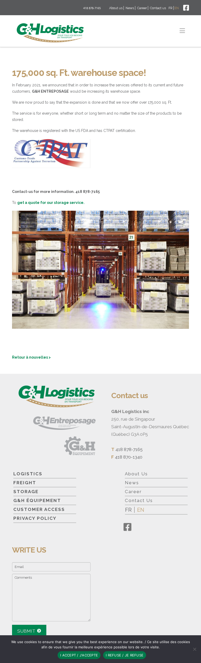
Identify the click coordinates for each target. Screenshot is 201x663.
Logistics (27, 473)
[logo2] (64, 423)
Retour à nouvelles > (31, 357)
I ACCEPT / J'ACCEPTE (79, 655)
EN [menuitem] (140, 510)
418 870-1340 (128, 457)
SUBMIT (26, 631)
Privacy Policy (35, 518)
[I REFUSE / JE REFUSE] (194, 649)
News (130, 8)
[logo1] (50, 33)
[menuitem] (171, 8)
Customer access (39, 509)
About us (115, 8)
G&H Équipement (37, 500)
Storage (25, 491)
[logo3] (81, 446)
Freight (24, 482)
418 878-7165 (92, 8)
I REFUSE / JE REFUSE (124, 655)
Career (142, 8)
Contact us (158, 8)
